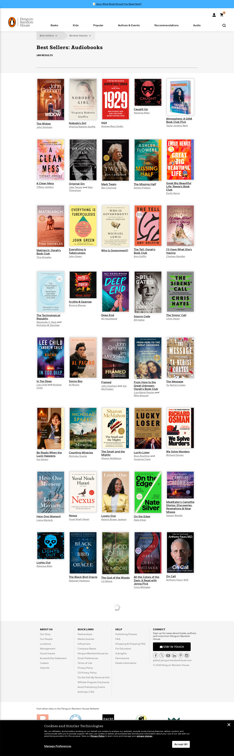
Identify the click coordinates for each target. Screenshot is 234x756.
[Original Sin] (83, 159)
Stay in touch (173, 647)
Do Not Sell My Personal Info (94, 677)
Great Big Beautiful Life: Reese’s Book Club (178, 186)
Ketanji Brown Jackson (114, 519)
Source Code (142, 316)
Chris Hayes (173, 318)
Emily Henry (173, 193)
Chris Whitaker (142, 587)
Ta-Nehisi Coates (176, 385)
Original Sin (77, 184)
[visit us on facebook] (155, 655)
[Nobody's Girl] (83, 99)
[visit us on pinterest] (180, 655)
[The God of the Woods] (115, 553)
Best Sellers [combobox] (47, 35)
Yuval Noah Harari (79, 519)
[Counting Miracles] (83, 428)
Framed (106, 382)
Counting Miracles (81, 453)
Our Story (45, 634)
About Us (46, 629)
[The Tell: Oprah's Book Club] (148, 226)
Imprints (45, 668)
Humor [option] (75, 75)
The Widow (43, 124)
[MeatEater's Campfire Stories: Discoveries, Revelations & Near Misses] (180, 485)
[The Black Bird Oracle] (83, 553)
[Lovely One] (115, 492)
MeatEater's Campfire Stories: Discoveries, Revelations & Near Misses (180, 507)
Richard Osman (175, 455)
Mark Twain (108, 184)
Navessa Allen (142, 112)
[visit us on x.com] (161, 655)
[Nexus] (83, 492)
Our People (46, 639)
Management (47, 648)
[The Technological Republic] (50, 291)
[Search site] (224, 25)
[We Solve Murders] (180, 428)
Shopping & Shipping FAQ (130, 643)
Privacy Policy (85, 668)
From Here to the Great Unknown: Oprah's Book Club (146, 385)
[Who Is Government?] (115, 226)
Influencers (84, 643)
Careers (44, 663)
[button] (54, 25)
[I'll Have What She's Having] (180, 226)
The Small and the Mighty (113, 453)
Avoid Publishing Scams (91, 687)
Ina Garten (42, 459)
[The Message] (180, 357)
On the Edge (142, 516)
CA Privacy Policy (87, 672)
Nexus (73, 515)
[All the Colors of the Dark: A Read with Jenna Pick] (148, 553)
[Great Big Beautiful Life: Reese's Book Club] (180, 159)
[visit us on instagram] (186, 655)
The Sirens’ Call (176, 315)
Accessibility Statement (53, 658)
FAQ (117, 639)
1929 (104, 123)
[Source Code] (148, 292)
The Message (174, 381)
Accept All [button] (181, 744)
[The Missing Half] (148, 160)
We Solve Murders (178, 451)
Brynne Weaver (77, 305)
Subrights (121, 653)
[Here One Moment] (50, 492)
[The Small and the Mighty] (115, 428)
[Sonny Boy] (83, 357)
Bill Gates (139, 320)
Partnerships (85, 634)
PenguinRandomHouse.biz (93, 653)
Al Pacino (74, 384)
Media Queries (86, 639)
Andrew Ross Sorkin (112, 126)
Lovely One (108, 516)
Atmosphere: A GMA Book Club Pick (179, 120)
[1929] (115, 99)
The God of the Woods (115, 578)
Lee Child (41, 384)
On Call (171, 576)
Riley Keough (141, 395)
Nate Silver (140, 520)
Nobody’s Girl (77, 123)
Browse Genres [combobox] (78, 35)
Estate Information (125, 663)
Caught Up (141, 109)
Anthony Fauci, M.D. (177, 579)
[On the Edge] (148, 492)
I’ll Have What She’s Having (179, 251)
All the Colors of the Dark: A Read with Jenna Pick (146, 580)
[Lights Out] (50, 545)
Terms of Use (85, 663)
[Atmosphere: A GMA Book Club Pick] (180, 97)
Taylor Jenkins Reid (177, 125)
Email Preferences (88, 658)
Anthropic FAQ (86, 692)
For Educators (123, 648)
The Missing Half (145, 184)
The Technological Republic (48, 317)
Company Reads (87, 648)
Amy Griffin (140, 256)
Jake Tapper (75, 187)
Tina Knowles (43, 257)
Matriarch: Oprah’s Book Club (48, 251)
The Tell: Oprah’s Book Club (144, 251)
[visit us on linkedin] (174, 655)
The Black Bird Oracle (83, 577)
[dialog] (117, 738)
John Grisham (44, 127)
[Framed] (115, 358)
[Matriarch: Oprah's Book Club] (50, 226)
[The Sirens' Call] (180, 291)
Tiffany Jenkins (45, 187)
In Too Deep (44, 381)
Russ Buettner (142, 456)
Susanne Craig (142, 459)
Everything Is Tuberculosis (77, 251)
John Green (75, 256)
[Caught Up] (148, 92)
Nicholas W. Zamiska (47, 325)
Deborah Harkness (79, 580)
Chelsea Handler (175, 256)
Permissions (122, 658)
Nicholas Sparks (78, 456)
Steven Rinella (174, 515)
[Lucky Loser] (148, 428)
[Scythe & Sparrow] (83, 285)
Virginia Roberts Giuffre (82, 126)
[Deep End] (115, 291)
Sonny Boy (75, 381)
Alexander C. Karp (46, 322)
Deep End (107, 315)
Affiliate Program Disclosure (93, 682)
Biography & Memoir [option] (53, 74)
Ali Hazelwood (109, 318)
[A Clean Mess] (50, 159)
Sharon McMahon (111, 458)
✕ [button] (229, 725)
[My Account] (214, 14)
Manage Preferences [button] (57, 746)
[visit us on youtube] (168, 655)
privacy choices (144, 736)
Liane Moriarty (44, 520)
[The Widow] (50, 99)
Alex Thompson (81, 189)
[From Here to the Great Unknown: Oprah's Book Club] (148, 358)
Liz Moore (106, 581)
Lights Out (43, 563)
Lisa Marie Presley (144, 392)
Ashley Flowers (142, 187)
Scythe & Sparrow (80, 302)
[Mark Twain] (115, 160)
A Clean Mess (45, 183)
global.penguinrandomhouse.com (172, 660)
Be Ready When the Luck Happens (49, 454)
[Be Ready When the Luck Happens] (50, 428)
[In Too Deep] (50, 357)
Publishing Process (126, 634)
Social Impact (47, 653)
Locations (45, 643)
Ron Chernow (108, 187)
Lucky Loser (142, 452)
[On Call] (180, 552)
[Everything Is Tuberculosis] (83, 226)
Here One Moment (48, 516)
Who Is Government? (114, 250)
